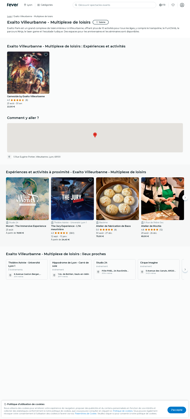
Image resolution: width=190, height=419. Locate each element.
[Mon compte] (182, 5)
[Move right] (185, 197)
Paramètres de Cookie (86, 413)
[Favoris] (173, 5)
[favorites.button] (46, 54)
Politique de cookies (123, 411)
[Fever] (12, 5)
